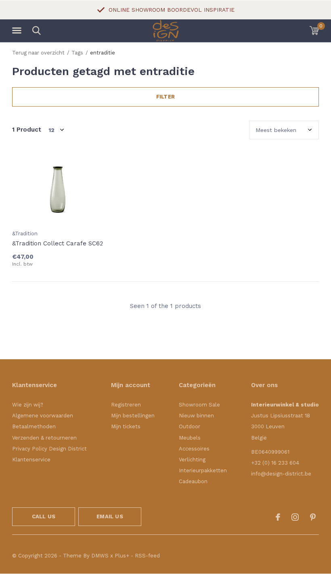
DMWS (100, 556)
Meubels (190, 438)
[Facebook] (278, 517)
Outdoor (189, 426)
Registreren (126, 405)
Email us (109, 516)
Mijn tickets (125, 426)
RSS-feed (147, 556)
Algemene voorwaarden (42, 416)
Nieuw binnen (196, 416)
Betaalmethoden (34, 426)
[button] (18, 30)
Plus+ (122, 556)
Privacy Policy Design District (49, 449)
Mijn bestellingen (133, 416)
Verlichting (192, 460)
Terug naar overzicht (38, 53)
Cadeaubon (193, 481)
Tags (77, 53)
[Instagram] (295, 517)
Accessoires (194, 449)
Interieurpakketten (203, 470)
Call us (43, 516)
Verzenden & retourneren (44, 438)
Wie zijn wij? (27, 405)
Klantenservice (31, 460)
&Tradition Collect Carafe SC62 (57, 243)
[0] (314, 30)
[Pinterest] (313, 517)
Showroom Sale (199, 405)
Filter (165, 97)
